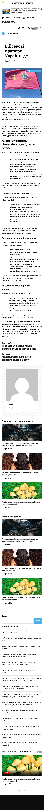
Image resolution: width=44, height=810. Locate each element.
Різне (6, 773)
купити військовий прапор (16, 133)
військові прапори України (25, 276)
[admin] (22, 385)
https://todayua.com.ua (15, 408)
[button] (38, 752)
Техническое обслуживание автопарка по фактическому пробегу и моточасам (20, 444)
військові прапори (30, 152)
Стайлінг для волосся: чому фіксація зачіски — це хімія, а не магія (21, 569)
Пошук (4, 616)
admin (7, 62)
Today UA (8, 21)
